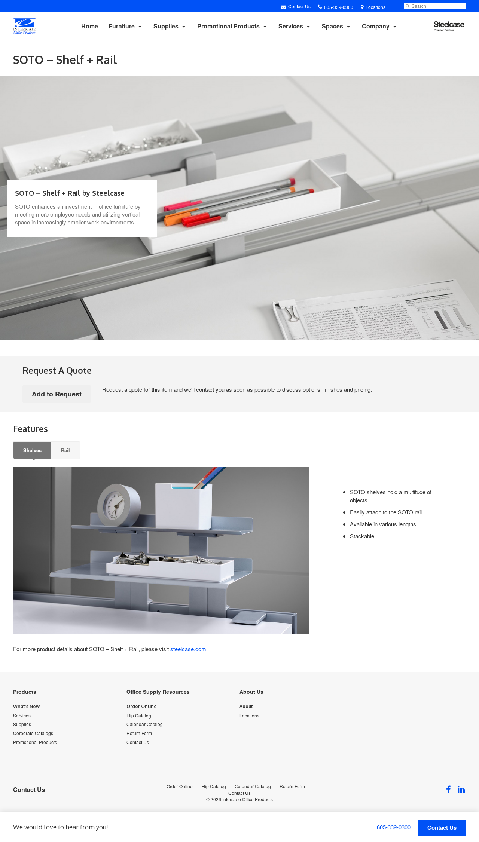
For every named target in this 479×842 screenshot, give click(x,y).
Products (24, 691)
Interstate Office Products (247, 799)
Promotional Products (228, 26)
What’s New (26, 706)
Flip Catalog (138, 715)
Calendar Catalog (144, 724)
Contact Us (299, 6)
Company (376, 26)
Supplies (166, 26)
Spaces (332, 26)
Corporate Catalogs (33, 733)
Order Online (141, 706)
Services (290, 26)
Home (89, 26)
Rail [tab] (65, 450)
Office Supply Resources (158, 691)
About (246, 706)
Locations (249, 715)
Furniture (122, 26)
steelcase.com (188, 649)
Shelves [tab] (32, 450)
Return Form (139, 733)
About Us (251, 691)
